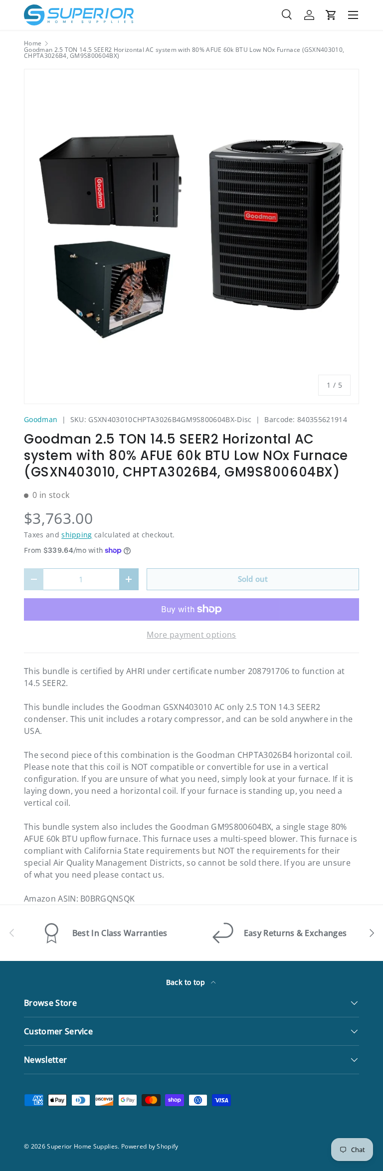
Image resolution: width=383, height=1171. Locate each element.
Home (32, 43)
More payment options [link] (191, 634)
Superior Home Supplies (82, 1146)
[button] (331, 15)
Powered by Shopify (150, 1146)
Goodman (40, 419)
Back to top (186, 982)
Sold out (253, 579)
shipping (76, 534)
